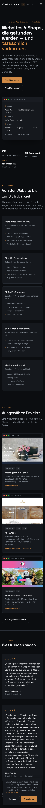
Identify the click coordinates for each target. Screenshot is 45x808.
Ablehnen (13, 799)
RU (33, 4)
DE (23, 4)
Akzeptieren (29, 799)
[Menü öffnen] (41, 4)
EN (28, 4)
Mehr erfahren (12, 793)
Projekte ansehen (12, 88)
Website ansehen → (12, 486)
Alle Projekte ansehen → (15, 619)
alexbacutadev (11, 4)
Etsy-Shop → (26, 548)
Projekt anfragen (12, 80)
